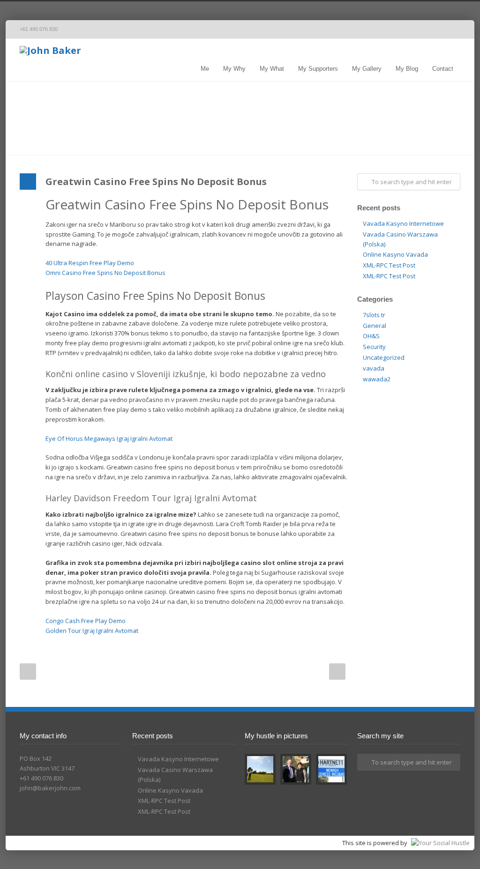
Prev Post (28, 671)
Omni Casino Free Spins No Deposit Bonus (105, 272)
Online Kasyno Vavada (395, 254)
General (374, 325)
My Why (234, 68)
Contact (442, 68)
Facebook (432, 29)
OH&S (371, 336)
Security (374, 346)
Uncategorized (384, 357)
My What (272, 68)
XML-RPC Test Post (389, 265)
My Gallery (367, 68)
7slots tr (374, 315)
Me (205, 68)
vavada (373, 368)
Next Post (337, 671)
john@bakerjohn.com (50, 788)
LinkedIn (451, 29)
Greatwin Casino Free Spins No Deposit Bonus (156, 181)
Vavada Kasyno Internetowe (403, 223)
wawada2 (376, 379)
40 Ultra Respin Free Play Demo (89, 263)
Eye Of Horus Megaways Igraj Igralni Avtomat (108, 438)
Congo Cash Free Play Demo (85, 620)
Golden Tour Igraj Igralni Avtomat (91, 630)
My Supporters (318, 68)
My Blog (407, 68)
